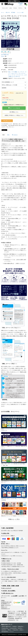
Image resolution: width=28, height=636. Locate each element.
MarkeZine (20, 626)
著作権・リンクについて (6, 605)
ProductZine (15, 629)
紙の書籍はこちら (14, 112)
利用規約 (3, 600)
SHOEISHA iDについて (5, 608)
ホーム (2, 12)
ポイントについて (6, 588)
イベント (12, 631)
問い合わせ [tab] (15, 134)
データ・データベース (17, 75)
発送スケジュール (6, 558)
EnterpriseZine (5, 628)
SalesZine (4, 629)
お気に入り (7, 120)
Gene (2, 56)
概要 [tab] (3, 134)
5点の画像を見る (5, 54)
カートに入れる (15, 108)
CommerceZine (13, 628)
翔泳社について (4, 606)
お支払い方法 (5, 533)
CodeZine (14, 626)
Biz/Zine (20, 628)
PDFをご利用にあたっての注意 (9, 85)
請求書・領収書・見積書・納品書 (10, 585)
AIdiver (21, 629)
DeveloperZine (5, 631)
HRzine (9, 629)
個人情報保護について (5, 603)
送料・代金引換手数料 (7, 528)
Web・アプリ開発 (12, 71)
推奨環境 (4, 87)
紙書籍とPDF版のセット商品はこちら (14, 115)
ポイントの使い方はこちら (8, 99)
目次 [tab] (8, 134)
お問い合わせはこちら (7, 593)
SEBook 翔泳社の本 (6, 626)
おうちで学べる (16, 76)
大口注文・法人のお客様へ (9, 590)
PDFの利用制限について (8, 82)
